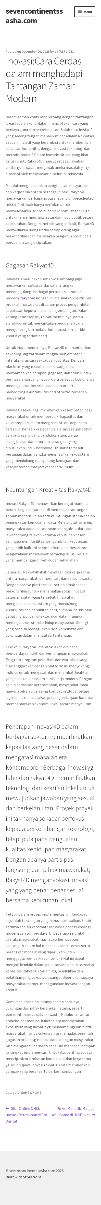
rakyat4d (27, 298)
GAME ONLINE (31, 1092)
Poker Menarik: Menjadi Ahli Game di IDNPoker (73, 1111)
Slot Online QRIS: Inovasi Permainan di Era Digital (26, 1114)
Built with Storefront (23, 1176)
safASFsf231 (64, 51)
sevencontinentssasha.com (34, 15)
